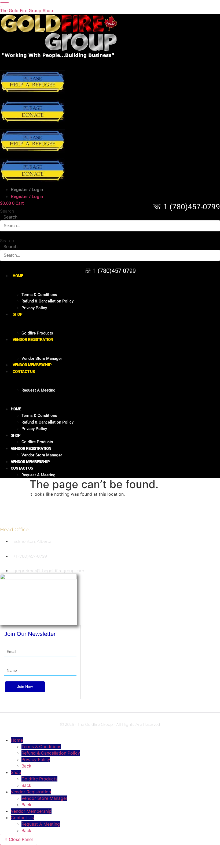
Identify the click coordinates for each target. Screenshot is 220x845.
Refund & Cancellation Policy (47, 301)
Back (26, 766)
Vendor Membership (32, 364)
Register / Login (27, 189)
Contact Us (24, 371)
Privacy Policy (34, 307)
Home (18, 275)
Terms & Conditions (39, 294)
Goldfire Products (37, 333)
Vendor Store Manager (41, 358)
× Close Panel (19, 839)
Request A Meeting (38, 390)
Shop (17, 314)
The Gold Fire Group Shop (26, 10)
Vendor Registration (33, 339)
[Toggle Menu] (4, 4)
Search (7, 211)
